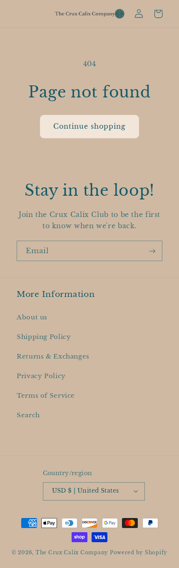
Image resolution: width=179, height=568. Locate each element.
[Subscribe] (152, 251)
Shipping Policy (44, 337)
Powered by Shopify (138, 553)
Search (28, 415)
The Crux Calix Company (71, 553)
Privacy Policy (41, 376)
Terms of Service (46, 395)
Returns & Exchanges (53, 356)
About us (32, 317)
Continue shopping (89, 126)
